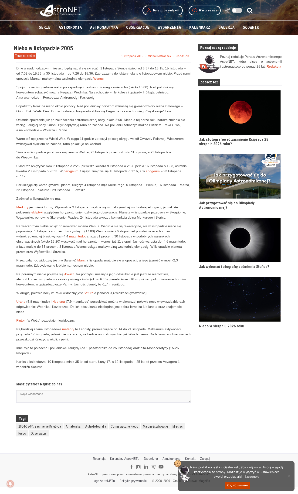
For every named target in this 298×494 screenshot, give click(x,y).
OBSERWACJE (137, 27)
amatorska (73, 426)
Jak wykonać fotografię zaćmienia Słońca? (234, 266)
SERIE (45, 27)
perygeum (71, 171)
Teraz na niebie (25, 56)
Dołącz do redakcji (162, 10)
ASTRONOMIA (70, 27)
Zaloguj (205, 458)
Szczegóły (251, 476)
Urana (20, 301)
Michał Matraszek (159, 56)
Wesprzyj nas (204, 10)
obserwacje (39, 433)
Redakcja (99, 458)
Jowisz (69, 274)
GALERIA (226, 27)
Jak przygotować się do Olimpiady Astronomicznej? (227, 205)
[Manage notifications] (10, 483)
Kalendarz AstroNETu (124, 458)
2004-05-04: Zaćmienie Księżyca (39, 426)
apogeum (153, 171)
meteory (68, 329)
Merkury (22, 207)
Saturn (88, 293)
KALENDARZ (199, 27)
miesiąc (178, 426)
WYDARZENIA (169, 27)
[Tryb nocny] (237, 10)
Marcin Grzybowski (155, 426)
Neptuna (58, 301)
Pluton (21, 320)
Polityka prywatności (133, 481)
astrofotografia (95, 426)
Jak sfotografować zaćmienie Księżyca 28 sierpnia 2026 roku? (233, 141)
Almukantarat (171, 458)
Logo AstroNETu (104, 481)
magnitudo (77, 236)
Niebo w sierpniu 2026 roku (221, 326)
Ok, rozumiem (237, 485)
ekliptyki (37, 212)
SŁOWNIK (251, 27)
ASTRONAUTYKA (104, 27)
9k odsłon (182, 56)
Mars (81, 260)
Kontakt (190, 458)
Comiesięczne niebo (124, 426)
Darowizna (151, 458)
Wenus (98, 78)
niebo (22, 433)
